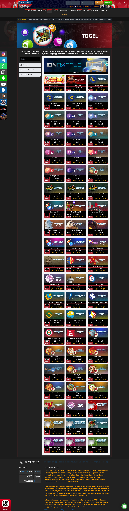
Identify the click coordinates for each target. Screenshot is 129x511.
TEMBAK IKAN (87, 10)
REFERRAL (96, 11)
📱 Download (69, 6)
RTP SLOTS (47, 462)
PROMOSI (104, 11)
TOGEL (49, 10)
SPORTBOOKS (63, 11)
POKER (28, 10)
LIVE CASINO (42, 10)
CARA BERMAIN (83, 462)
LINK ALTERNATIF (72, 462)
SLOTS (79, 10)
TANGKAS (73, 11)
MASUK (99, 3)
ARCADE (55, 10)
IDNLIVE (33, 10)
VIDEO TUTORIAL (94, 462)
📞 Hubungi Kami (87, 6)
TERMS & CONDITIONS (59, 462)
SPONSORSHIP (105, 462)
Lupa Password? (97, 6)
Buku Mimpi (27, 74)
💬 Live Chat (78, 6)
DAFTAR (107, 3)
